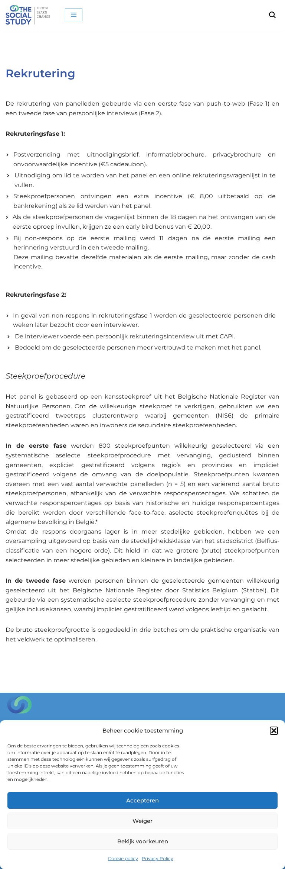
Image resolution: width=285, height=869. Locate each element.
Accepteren (142, 800)
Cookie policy (123, 858)
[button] (274, 730)
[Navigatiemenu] (73, 15)
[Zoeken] (272, 15)
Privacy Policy (157, 858)
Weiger (142, 820)
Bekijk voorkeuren (142, 841)
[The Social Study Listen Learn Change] (30, 15)
